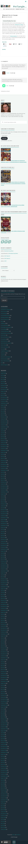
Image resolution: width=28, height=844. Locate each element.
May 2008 (2, 736)
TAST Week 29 (7, 256)
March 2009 (3, 717)
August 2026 (3, 373)
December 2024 (4, 397)
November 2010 (4, 677)
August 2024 (3, 405)
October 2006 (3, 774)
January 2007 (3, 768)
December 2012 (4, 628)
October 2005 (3, 797)
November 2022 (4, 446)
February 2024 (3, 417)
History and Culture (4, 347)
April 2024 (3, 413)
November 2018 (4, 513)
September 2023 (4, 426)
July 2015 (2, 574)
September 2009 (4, 705)
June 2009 (3, 711)
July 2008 (2, 732)
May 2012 (2, 642)
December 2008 (4, 722)
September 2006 (4, 776)
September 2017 (4, 525)
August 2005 (3, 801)
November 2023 (4, 422)
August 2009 (3, 707)
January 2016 (3, 563)
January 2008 (3, 744)
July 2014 (2, 590)
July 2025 (2, 393)
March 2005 (3, 809)
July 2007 (2, 756)
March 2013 (3, 622)
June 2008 (3, 734)
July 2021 (2, 472)
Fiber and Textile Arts (10, 9)
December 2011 (4, 651)
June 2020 (3, 497)
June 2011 (3, 663)
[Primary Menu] (25, 1)
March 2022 (3, 458)
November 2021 (4, 466)
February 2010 (3, 695)
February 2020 (3, 503)
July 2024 (2, 407)
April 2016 (3, 557)
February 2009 (3, 718)
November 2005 (4, 795)
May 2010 (2, 689)
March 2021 (3, 480)
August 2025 (3, 391)
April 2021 (3, 478)
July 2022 (2, 454)
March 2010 (3, 693)
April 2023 (3, 436)
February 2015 (3, 578)
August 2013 (3, 612)
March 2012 (3, 645)
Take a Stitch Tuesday (5, 360)
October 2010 (3, 679)
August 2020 (3, 494)
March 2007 (3, 764)
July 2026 (2, 375)
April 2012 (3, 643)
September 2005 (4, 799)
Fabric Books (3, 335)
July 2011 (2, 661)
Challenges (3, 323)
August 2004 (3, 817)
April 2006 (3, 786)
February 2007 (3, 766)
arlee (7, 85)
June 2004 (3, 821)
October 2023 (3, 424)
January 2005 (3, 811)
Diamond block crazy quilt (6, 333)
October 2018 (3, 515)
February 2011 (3, 671)
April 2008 (3, 738)
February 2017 (3, 539)
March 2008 (3, 740)
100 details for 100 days (5, 309)
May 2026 (2, 379)
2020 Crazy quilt (4, 311)
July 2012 (2, 638)
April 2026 (3, 381)
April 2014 (3, 596)
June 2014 (3, 592)
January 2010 (3, 697)
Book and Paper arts (5, 319)
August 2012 (3, 636)
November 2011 (4, 653)
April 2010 (3, 691)
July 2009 (2, 709)
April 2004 (3, 825)
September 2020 (4, 492)
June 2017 (3, 531)
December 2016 (4, 543)
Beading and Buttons (5, 317)
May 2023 (2, 434)
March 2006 (3, 788)
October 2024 (3, 401)
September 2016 (4, 549)
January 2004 (3, 829)
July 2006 (2, 780)
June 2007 (3, 758)
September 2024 (4, 403)
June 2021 (3, 474)
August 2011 (3, 659)
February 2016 (3, 561)
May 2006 (2, 784)
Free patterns (3, 339)
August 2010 (3, 683)
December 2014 (4, 580)
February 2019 (3, 509)
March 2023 (3, 438)
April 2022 (3, 456)
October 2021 (3, 468)
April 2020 (3, 499)
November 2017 (4, 523)
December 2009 (4, 699)
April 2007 (3, 762)
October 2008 (3, 726)
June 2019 (3, 507)
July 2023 (2, 430)
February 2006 (3, 790)
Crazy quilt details (4, 325)
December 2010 (4, 675)
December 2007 (4, 746)
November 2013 (4, 606)
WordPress (18, 834)
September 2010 (4, 681)
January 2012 (3, 649)
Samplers (3, 354)
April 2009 (3, 715)
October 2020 (3, 490)
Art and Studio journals (5, 315)
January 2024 (3, 419)
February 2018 (3, 521)
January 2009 (3, 720)
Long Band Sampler (4, 351)
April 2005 (3, 807)
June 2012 (3, 640)
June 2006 (3, 782)
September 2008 (4, 728)
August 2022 (3, 452)
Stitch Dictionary (4, 358)
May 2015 (2, 576)
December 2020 (4, 486)
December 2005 (4, 793)
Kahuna (13, 834)
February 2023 (3, 440)
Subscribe (4, 138)
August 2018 (3, 519)
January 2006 (3, 792)
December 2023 (4, 421)
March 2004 (3, 827)
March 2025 (3, 395)
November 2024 (4, 399)
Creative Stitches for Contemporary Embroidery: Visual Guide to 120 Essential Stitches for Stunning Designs (13, 183)
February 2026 (3, 385)
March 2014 (3, 598)
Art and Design (4, 313)
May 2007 (2, 760)
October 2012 (3, 632)
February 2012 (3, 647)
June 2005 (3, 803)
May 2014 (2, 594)
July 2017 (2, 529)
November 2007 (4, 748)
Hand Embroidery (4, 341)
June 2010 (3, 687)
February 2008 (3, 742)
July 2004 (2, 819)
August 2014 (3, 588)
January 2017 (3, 541)
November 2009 (4, 701)
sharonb (7, 72)
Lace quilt (3, 349)
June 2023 (3, 432)
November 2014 (4, 582)
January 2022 (3, 462)
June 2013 (3, 616)
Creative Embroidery (5, 331)
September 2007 (4, 752)
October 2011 (3, 655)
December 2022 (4, 444)
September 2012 (4, 634)
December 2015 (4, 565)
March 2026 (3, 383)
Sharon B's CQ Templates (6, 356)
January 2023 (3, 442)
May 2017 (2, 533)
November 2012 (4, 630)
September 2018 (4, 517)
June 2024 (3, 409)
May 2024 (2, 411)
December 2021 (4, 464)
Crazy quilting (3, 329)
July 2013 (2, 614)
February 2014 (3, 600)
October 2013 (3, 608)
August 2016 (3, 551)
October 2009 (3, 703)
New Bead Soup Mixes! (9, 251)
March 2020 (3, 501)
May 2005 (2, 805)
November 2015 (4, 567)
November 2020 (4, 488)
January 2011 (3, 673)
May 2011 (2, 665)
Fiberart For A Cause (19, 24)
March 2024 (3, 415)
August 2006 (3, 778)
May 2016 (2, 555)
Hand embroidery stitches (6, 343)
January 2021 (3, 484)
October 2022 (3, 448)
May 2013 (2, 618)
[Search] (2, 122)
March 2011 (3, 669)
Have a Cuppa (3, 345)
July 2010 (2, 685)
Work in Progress (4, 364)
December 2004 (4, 813)
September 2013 (4, 610)
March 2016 (3, 559)
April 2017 (3, 535)
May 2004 (2, 823)
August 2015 (3, 572)
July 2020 (2, 496)
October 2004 (3, 815)
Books (2, 321)
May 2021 (2, 476)
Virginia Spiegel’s (13, 36)
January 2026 (3, 387)
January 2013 (3, 626)
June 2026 (3, 377)
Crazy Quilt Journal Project (6, 327)
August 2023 (3, 428)
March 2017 (3, 537)
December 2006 (4, 770)
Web (2, 362)
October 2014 (3, 584)
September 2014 (4, 586)
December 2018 (4, 511)
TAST (6, 261)
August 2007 (3, 754)
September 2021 (4, 470)
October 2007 (3, 750)
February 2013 (3, 624)
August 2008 (3, 730)
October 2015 (3, 568)
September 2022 (4, 450)
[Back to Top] (14, 842)
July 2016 (2, 553)
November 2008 (4, 724)
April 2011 (3, 667)
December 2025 (4, 389)
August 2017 (3, 527)
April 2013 (3, 620)
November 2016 (4, 545)
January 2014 (3, 602)
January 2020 (3, 505)
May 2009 (2, 713)
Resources (3, 352)
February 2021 (3, 482)
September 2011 (4, 657)
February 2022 (3, 460)
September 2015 (4, 570)
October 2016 (3, 547)
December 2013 (4, 604)
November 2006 (4, 772)
